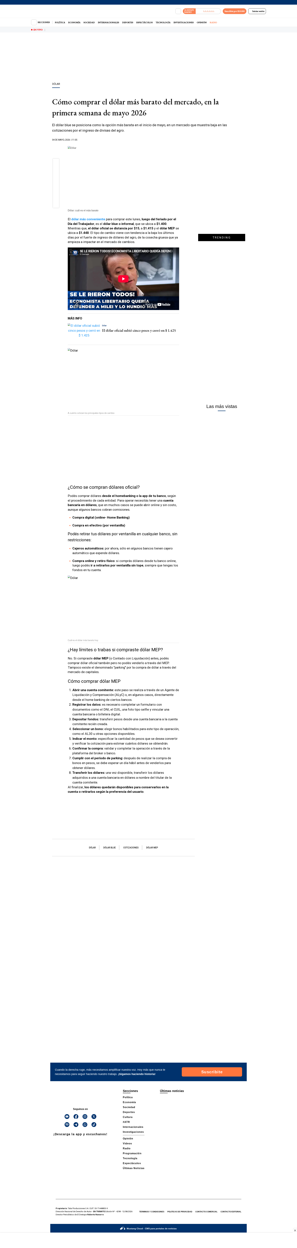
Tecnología (163, 22)
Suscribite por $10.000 (235, 11)
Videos (127, 1143)
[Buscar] (178, 11)
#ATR (126, 1122)
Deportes (127, 22)
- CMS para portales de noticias (152, 1228)
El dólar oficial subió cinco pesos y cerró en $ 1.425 (139, 330)
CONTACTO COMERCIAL (206, 1212)
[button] (56, 163)
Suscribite (212, 1072)
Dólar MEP (152, 847)
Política (60, 22)
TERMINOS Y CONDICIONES (151, 1212)
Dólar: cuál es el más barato (83, 210)
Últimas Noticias (133, 1168)
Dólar (92, 847)
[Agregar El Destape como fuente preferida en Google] (178, 140)
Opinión (202, 22)
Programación (132, 1153)
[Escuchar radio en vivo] (208, 11)
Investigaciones (184, 22)
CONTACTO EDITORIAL (231, 1212)
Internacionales (108, 22)
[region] (148, 58)
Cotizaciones (131, 847)
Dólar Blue (109, 847)
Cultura (128, 1117)
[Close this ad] (295, 1230)
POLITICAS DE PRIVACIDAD (179, 1212)
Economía (74, 22)
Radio (213, 22)
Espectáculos (144, 22)
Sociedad (89, 22)
